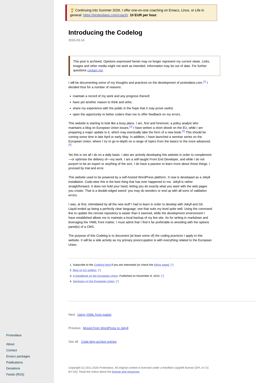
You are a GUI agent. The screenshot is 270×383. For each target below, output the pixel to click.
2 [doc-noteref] (131, 126)
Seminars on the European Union (93, 281)
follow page (161, 264)
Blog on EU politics (84, 270)
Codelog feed (102, 264)
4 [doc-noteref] (70, 144)
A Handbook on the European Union (95, 275)
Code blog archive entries (99, 341)
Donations (13, 368)
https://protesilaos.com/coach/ (105, 15)
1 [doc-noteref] (204, 81)
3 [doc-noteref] (183, 131)
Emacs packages (18, 356)
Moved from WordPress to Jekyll (105, 328)
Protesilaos (14, 335)
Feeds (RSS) (15, 374)
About (10, 344)
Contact (11, 350)
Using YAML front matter (94, 314)
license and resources (125, 371)
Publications (14, 362)
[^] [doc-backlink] (172, 264)
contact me (95, 70)
